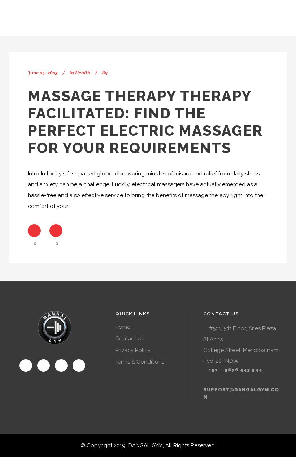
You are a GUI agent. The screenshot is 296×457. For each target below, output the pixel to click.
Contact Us (129, 338)
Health (82, 72)
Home (122, 327)
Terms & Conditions (139, 361)
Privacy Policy (133, 350)
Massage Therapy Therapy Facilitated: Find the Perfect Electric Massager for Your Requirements (145, 121)
